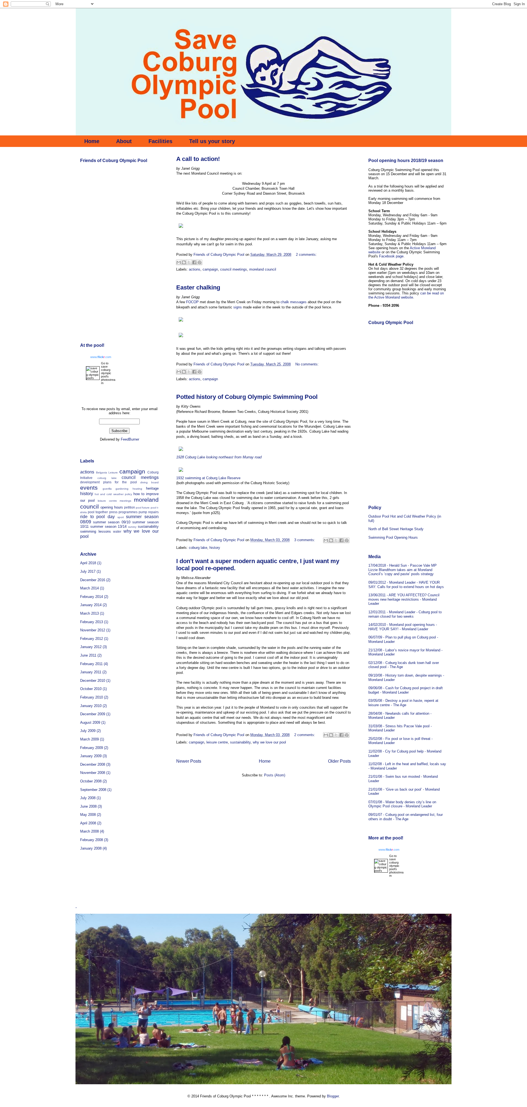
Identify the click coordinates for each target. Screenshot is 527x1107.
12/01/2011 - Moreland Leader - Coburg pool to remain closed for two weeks (405, 614)
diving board (149, 482)
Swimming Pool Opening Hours (393, 537)
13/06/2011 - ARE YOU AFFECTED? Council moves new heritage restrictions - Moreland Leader (403, 599)
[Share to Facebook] (194, 262)
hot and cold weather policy (113, 494)
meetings (125, 500)
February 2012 (91, 639)
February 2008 (91, 840)
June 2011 (88, 655)
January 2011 (90, 672)
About (124, 141)
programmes (128, 512)
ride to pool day (97, 516)
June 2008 (88, 806)
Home (91, 141)
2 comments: (306, 254)
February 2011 (91, 664)
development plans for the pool (108, 482)
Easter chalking (198, 287)
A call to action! (198, 158)
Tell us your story (212, 141)
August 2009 (90, 722)
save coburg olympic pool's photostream (108, 375)
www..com (100, 357)
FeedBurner (130, 439)
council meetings (233, 269)
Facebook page (391, 256)
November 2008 (92, 773)
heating (137, 488)
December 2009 (92, 714)
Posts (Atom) (274, 775)
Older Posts (339, 761)
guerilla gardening (116, 488)
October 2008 (91, 781)
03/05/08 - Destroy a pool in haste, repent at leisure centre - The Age (403, 703)
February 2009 (91, 748)
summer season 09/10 (111, 522)
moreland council (262, 269)
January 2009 (91, 756)
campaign (210, 269)
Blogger (333, 1096)
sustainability (240, 742)
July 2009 (88, 731)
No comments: (307, 364)
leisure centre (217, 742)
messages (298, 302)
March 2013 (89, 613)
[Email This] (178, 262)
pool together (98, 512)
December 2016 (92, 580)
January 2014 (91, 605)
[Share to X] (189, 262)
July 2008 (88, 798)
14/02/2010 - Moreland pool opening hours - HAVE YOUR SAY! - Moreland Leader (402, 627)
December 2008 (92, 764)
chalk (285, 302)
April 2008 (88, 823)
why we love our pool (269, 742)
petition (129, 507)
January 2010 (91, 706)
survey (132, 526)
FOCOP (192, 302)
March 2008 (89, 831)
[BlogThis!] (184, 262)
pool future (143, 507)
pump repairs (149, 512)
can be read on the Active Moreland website (406, 295)
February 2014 (91, 597)
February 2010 (91, 697)
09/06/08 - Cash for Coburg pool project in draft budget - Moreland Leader (405, 690)
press (113, 512)
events (89, 487)
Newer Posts (188, 761)
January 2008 (91, 848)
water (117, 531)
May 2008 (88, 815)
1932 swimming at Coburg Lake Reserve (208, 478)
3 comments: (305, 540)
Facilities (160, 141)
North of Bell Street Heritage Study (396, 529)
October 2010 (91, 689)
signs (237, 307)
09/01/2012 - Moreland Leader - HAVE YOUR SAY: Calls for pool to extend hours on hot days (406, 584)
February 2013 (91, 622)
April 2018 (88, 563)
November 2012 (92, 630)
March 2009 (89, 739)
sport (120, 517)
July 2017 (88, 571)
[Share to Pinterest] (199, 262)
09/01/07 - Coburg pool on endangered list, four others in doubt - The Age (405, 817)
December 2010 (92, 681)
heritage (152, 488)
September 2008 (93, 790)
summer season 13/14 (108, 526)
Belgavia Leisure (107, 472)
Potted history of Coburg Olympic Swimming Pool (247, 396)
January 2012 (91, 647)
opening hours (111, 507)
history (214, 548)
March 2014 (89, 588)
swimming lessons (95, 531)
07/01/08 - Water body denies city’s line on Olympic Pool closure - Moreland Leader (402, 804)
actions (194, 269)
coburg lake (198, 548)
